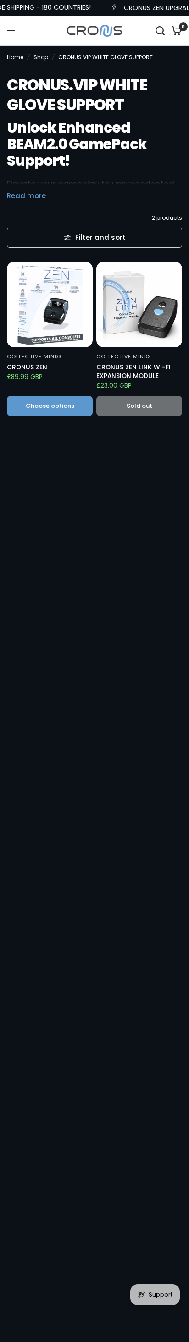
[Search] (160, 31)
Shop (40, 57)
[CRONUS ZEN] (50, 304)
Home (15, 57)
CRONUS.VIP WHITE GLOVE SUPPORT (105, 57)
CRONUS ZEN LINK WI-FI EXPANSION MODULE (133, 371)
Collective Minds (34, 356)
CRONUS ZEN (27, 367)
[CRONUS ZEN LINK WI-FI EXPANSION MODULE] (139, 304)
